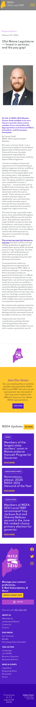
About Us (6, 615)
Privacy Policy (28, 695)
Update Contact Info (12, 595)
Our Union (7, 633)
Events (5, 677)
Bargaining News (9, 671)
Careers (5, 628)
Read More (9, 463)
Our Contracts (8, 636)
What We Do (7, 619)
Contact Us (6, 625)
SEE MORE (29, 427)
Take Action (8, 647)
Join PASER (7, 653)
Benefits (5, 639)
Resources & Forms (10, 659)
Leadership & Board (10, 622)
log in (20, 602)
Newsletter (7, 674)
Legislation (7, 668)
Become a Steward (10, 656)
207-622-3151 (20, 610)
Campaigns (7, 651)
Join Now (18, 406)
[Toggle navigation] (32, 5)
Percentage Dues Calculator (14, 642)
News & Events (9, 664)
